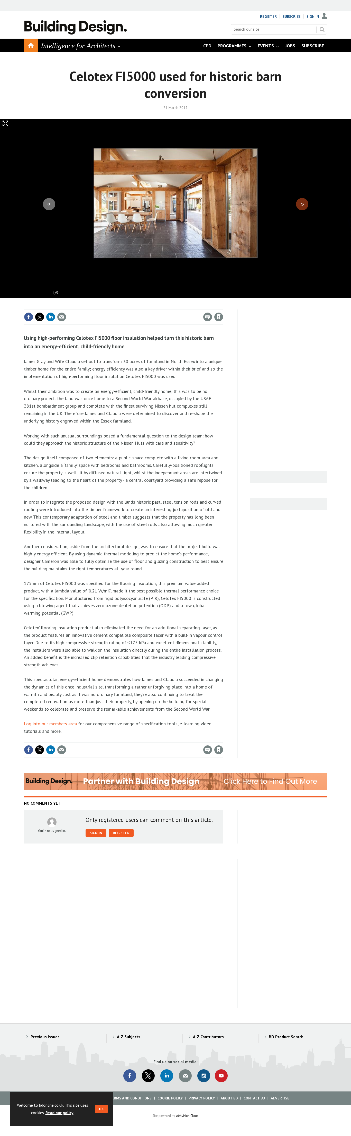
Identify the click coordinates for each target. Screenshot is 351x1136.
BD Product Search (286, 1036)
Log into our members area (50, 724)
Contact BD (254, 1098)
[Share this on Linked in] (50, 317)
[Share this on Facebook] (28, 317)
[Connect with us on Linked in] (166, 1075)
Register (268, 16)
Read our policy (59, 1112)
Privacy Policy (202, 1098)
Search (322, 29)
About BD (229, 1098)
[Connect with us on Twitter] (148, 1075)
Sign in (158, 306)
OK (101, 1109)
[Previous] (49, 204)
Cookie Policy (170, 1098)
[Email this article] (61, 317)
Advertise (280, 1098)
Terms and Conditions (130, 1098)
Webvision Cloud (187, 1116)
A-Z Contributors (208, 1036)
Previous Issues (45, 1036)
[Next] (302, 204)
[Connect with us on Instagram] (203, 1075)
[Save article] (218, 317)
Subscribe (292, 16)
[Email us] (185, 1075)
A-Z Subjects (128, 1036)
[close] (222, 306)
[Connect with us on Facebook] (129, 1075)
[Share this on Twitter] (39, 317)
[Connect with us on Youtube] (221, 1075)
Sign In (313, 16)
